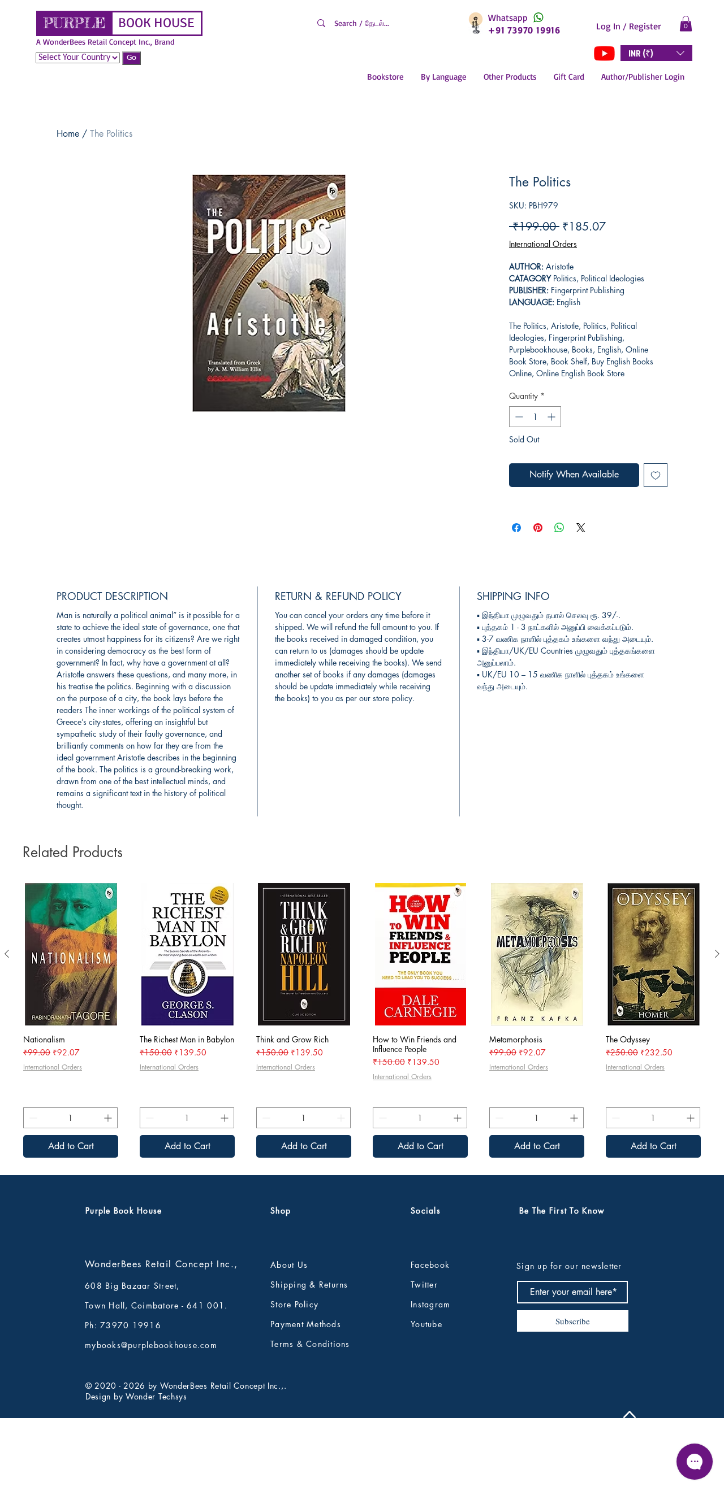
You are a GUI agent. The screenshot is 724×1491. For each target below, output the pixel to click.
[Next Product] (717, 1028)
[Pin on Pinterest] (538, 527)
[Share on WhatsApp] (559, 527)
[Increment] (552, 417)
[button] (685, 23)
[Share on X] (581, 527)
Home (68, 134)
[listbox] (656, 53)
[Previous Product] (7, 1028)
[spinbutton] (535, 417)
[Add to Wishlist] (655, 475)
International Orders (543, 243)
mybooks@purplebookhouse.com (151, 1420)
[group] (362, 1095)
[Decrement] (518, 417)
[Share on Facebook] (516, 527)
